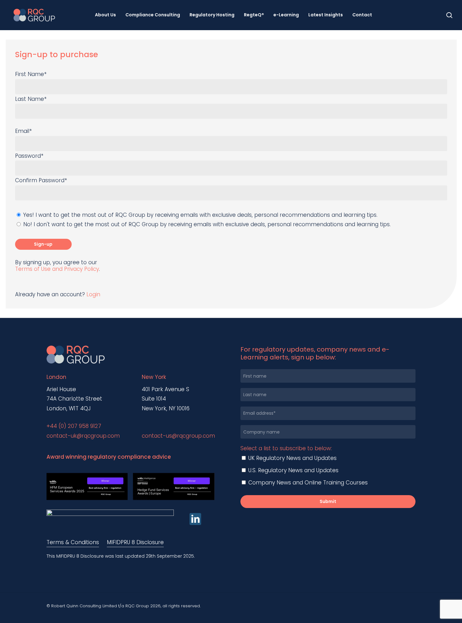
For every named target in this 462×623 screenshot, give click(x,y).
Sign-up (43, 244)
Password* (29, 156)
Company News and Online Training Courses (307, 482)
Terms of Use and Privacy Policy (57, 269)
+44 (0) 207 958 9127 (74, 426)
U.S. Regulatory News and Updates (292, 470)
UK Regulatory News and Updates (292, 458)
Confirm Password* (41, 180)
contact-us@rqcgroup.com (178, 436)
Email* (23, 131)
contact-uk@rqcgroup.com (83, 436)
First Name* (31, 74)
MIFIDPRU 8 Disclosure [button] (135, 542)
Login (93, 294)
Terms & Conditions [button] (73, 542)
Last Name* (31, 99)
